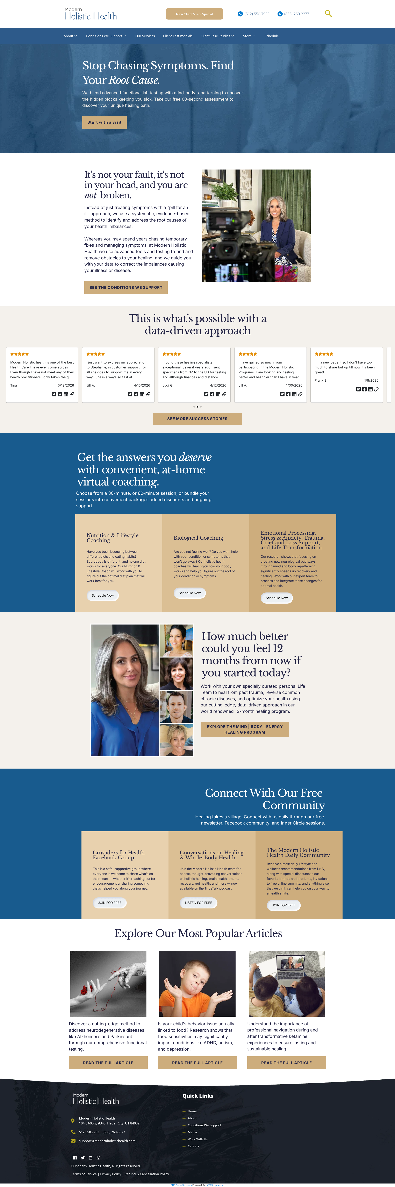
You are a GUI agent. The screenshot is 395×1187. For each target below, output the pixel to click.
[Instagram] (98, 1157)
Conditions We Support (104, 36)
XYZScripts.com (215, 1185)
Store (247, 36)
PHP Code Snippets (181, 1185)
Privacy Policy (110, 1174)
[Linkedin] (90, 1157)
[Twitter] (83, 1157)
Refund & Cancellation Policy (147, 1174)
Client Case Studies (215, 36)
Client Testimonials (178, 36)
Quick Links (197, 1095)
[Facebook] (75, 1157)
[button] (328, 14)
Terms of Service (84, 1174)
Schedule (272, 36)
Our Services (145, 36)
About (68, 36)
